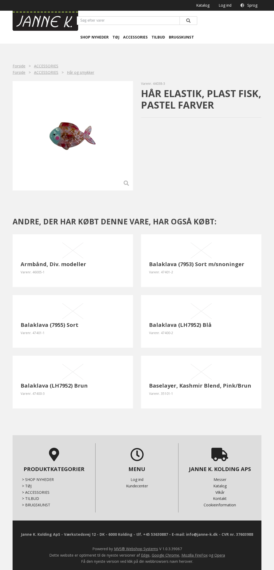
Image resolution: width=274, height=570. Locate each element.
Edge (145, 555)
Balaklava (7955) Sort (49, 324)
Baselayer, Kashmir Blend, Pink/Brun (200, 385)
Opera (219, 555)
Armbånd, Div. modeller (53, 264)
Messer (220, 479)
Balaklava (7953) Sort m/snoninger (196, 264)
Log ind (225, 5)
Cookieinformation (220, 504)
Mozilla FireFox (194, 555)
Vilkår (219, 492)
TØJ (115, 37)
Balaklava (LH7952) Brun (54, 385)
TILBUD (158, 37)
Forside (19, 65)
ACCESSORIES (135, 37)
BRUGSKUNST (181, 37)
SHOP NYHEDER (94, 37)
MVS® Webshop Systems (136, 548)
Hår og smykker (80, 72)
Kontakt (220, 498)
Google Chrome (165, 555)
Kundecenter (137, 485)
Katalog (203, 5)
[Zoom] (72, 135)
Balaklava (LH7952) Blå (180, 324)
